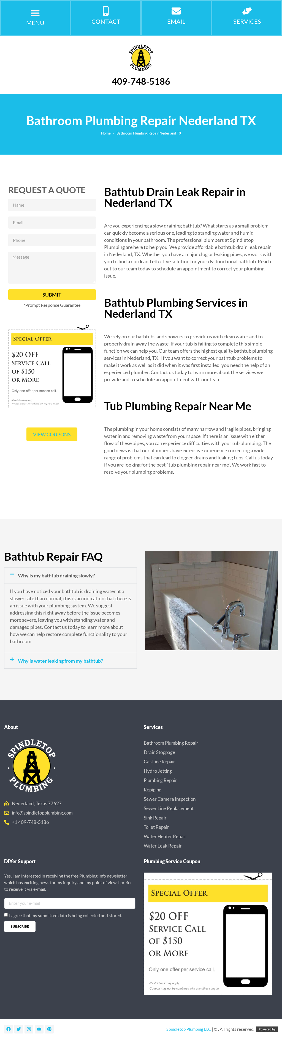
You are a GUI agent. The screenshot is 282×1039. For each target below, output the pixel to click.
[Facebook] (8, 1029)
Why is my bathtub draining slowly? (56, 575)
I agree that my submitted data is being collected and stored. (65, 915)
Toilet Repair (156, 827)
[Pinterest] (49, 1029)
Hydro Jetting (158, 771)
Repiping (152, 790)
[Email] (176, 11)
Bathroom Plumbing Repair (171, 743)
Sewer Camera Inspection (170, 799)
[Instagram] (29, 1029)
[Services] (247, 11)
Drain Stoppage (159, 752)
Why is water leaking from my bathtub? (60, 661)
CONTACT (105, 21)
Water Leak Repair (163, 846)
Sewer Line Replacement (169, 808)
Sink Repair (155, 818)
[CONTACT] (105, 11)
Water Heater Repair (165, 836)
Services (247, 21)
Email (176, 21)
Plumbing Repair (160, 780)
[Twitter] (18, 1029)
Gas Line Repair (159, 761)
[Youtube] (39, 1029)
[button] (35, 13)
